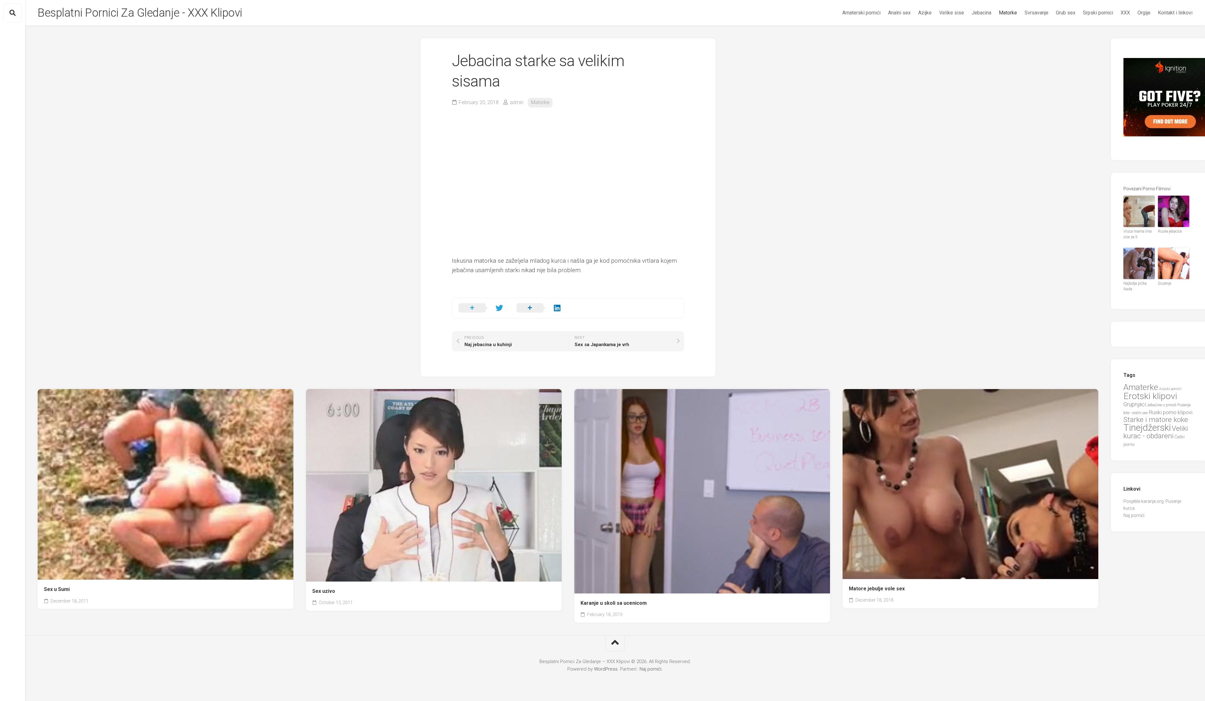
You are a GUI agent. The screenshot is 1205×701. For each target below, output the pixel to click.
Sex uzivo (323, 591)
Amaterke (1140, 387)
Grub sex (1065, 13)
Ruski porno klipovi (1170, 412)
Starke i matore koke (1155, 419)
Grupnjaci (1134, 404)
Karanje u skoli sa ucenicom (614, 603)
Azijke (925, 13)
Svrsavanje (1036, 13)
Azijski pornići (1170, 389)
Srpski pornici (1098, 13)
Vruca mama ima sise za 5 (1137, 234)
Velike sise (951, 13)
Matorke (1008, 13)
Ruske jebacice (1170, 231)
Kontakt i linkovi (1175, 13)
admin (516, 102)
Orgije (1144, 13)
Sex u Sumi (57, 589)
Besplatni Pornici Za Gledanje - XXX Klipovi (140, 12)
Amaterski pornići (861, 13)
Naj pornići (1133, 515)
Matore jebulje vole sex (877, 589)
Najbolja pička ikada (1135, 286)
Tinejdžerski (1147, 427)
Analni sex (899, 13)
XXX (1125, 13)
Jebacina (981, 13)
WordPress (606, 669)
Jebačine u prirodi (1161, 405)
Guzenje (1164, 283)
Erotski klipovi (1150, 396)
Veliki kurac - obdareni (1155, 432)
